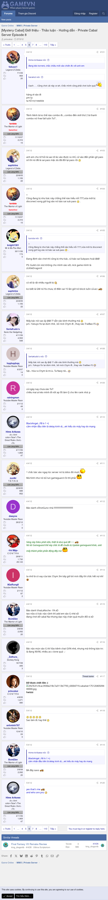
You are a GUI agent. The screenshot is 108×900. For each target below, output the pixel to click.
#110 (102, 416)
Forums (8, 13)
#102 (102, 108)
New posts (6, 19)
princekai (8, 39)
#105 (102, 230)
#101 (102, 52)
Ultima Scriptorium (41, 847)
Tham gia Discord (27, 13)
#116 (102, 642)
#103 (102, 150)
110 (45, 44)
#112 (102, 501)
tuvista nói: (33, 238)
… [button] (18, 44)
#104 (102, 188)
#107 (102, 314)
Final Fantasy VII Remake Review (29, 844)
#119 (102, 744)
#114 (102, 569)
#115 (102, 604)
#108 (102, 348)
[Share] (97, 52)
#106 (102, 276)
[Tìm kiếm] (103, 13)
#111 (102, 463)
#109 (102, 382)
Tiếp (52, 44)
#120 (102, 782)
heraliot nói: (34, 77)
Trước (8, 44)
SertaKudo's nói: (36, 356)
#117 (102, 676)
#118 (102, 710)
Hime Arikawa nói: (37, 60)
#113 (102, 535)
